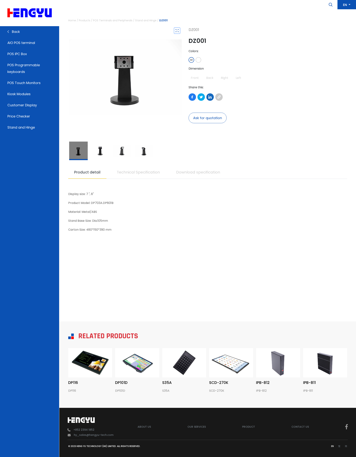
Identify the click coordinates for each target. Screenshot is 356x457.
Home (72, 20)
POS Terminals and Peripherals (112, 20)
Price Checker (18, 116)
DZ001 (163, 20)
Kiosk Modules (19, 94)
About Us (144, 427)
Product (248, 427)
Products (84, 20)
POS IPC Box (17, 54)
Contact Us (300, 427)
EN (332, 446)
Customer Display (22, 105)
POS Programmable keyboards (23, 68)
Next (180, 77)
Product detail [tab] (87, 172)
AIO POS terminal (21, 42)
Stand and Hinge (21, 127)
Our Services (196, 427)
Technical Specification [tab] (138, 172)
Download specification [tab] (198, 172)
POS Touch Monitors (24, 83)
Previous (70, 77)
